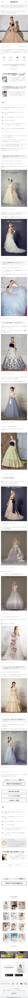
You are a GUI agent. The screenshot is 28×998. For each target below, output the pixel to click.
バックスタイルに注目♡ (9, 120)
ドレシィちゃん (10, 839)
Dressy (14, 2)
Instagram (24, 60)
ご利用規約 (8, 990)
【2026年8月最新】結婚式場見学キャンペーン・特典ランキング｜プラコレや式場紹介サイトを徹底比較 (13, 74)
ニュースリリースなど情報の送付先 (14, 988)
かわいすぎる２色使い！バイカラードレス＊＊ (14, 117)
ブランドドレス (17, 5)
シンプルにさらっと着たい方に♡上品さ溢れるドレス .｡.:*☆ (14, 129)
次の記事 (18, 864)
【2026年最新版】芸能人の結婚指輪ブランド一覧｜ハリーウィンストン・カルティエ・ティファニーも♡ (14, 852)
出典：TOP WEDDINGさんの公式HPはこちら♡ (8, 258)
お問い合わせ (14, 993)
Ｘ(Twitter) (10, 60)
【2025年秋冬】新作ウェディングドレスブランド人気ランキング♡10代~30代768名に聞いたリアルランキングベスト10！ (14, 88)
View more (14, 946)
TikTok (4, 60)
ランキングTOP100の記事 (14, 795)
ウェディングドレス (9, 5)
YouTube (17, 60)
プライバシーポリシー (13, 990)
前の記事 (10, 864)
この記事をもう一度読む (14, 800)
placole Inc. (13, 997)
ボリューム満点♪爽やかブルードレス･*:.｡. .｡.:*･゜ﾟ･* (14, 113)
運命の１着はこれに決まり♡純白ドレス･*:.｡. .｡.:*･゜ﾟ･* (15, 108)
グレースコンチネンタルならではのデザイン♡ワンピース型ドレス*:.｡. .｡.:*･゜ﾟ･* (14, 124)
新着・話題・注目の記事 (14, 791)
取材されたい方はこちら (21, 990)
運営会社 (4, 990)
